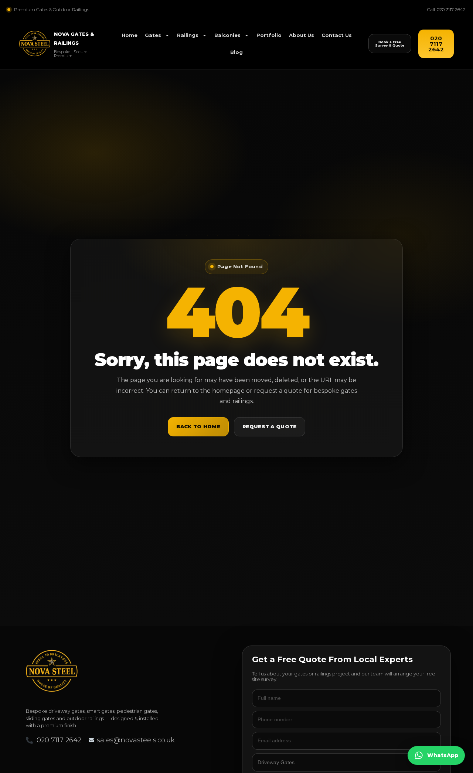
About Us (301, 35)
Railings (187, 35)
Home (129, 35)
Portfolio (269, 35)
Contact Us (336, 35)
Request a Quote (269, 426)
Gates (153, 35)
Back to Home (198, 426)
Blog (236, 52)
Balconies (227, 35)
